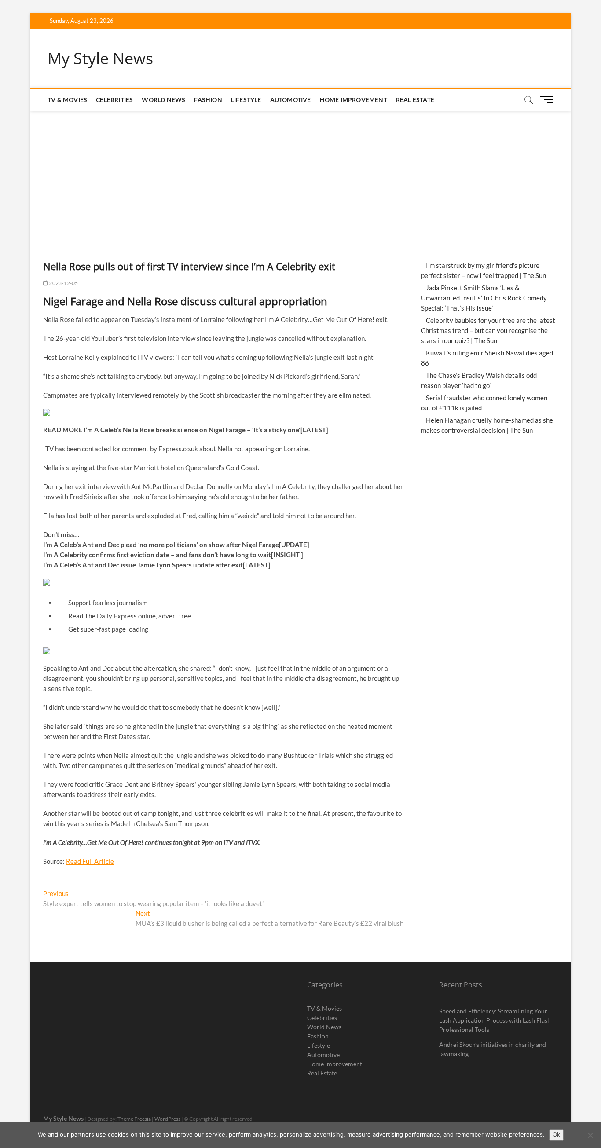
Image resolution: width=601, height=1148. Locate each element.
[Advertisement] (300, 176)
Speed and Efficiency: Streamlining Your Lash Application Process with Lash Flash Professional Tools (495, 1020)
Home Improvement (353, 99)
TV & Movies (67, 99)
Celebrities (114, 99)
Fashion (208, 99)
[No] (590, 1135)
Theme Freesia (134, 1118)
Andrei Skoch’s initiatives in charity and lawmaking (492, 1049)
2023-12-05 (63, 283)
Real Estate (415, 99)
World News (163, 99)
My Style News (100, 58)
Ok (556, 1134)
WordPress (167, 1118)
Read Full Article (90, 861)
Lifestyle (246, 99)
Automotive (290, 99)
